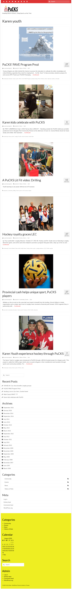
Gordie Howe (23, 248)
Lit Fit (22, 78)
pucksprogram (8, 68)
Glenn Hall (17, 248)
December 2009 (8, 448)
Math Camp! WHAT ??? (11, 394)
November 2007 (8, 462)
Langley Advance (40, 248)
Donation (10, 78)
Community (21, 299)
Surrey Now (30, 136)
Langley (16, 136)
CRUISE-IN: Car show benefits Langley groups (17, 385)
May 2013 (7, 428)
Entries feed (7, 502)
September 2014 (9, 416)
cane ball (5, 309)
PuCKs (42, 78)
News (20, 126)
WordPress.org (8, 508)
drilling (14, 190)
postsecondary (34, 78)
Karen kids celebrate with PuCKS (13, 397)
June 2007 (7, 465)
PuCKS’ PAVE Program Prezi (12, 388)
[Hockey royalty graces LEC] (36, 213)
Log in (5, 499)
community (5, 78)
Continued (36, 75)
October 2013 (8, 425)
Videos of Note (22, 68)
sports (26, 136)
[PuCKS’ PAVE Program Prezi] (36, 44)
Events (21, 238)
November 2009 (8, 451)
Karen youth (15, 78)
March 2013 (7, 431)
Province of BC (26, 309)
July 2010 (6, 442)
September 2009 (9, 454)
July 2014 (6, 419)
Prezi (39, 78)
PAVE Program (27, 78)
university (57, 78)
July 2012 (6, 436)
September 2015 (9, 407)
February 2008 (8, 459)
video (23, 367)
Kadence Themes (25, 585)
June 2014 (7, 422)
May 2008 (7, 457)
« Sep (4, 554)
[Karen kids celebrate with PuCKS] (36, 102)
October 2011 (8, 439)
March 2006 (7, 468)
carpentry (5, 190)
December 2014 (8, 413)
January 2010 (8, 445)
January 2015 (8, 410)
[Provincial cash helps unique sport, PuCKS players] (36, 271)
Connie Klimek (12, 248)
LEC (45, 248)
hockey (28, 248)
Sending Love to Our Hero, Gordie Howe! (16, 391)
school (45, 78)
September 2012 (9, 433)
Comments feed (8, 505)
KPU (20, 78)
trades (53, 78)
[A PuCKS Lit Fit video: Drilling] (36, 159)
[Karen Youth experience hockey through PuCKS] (36, 333)
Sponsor (49, 78)
